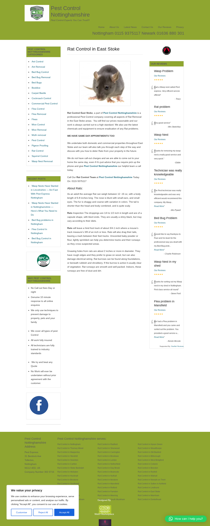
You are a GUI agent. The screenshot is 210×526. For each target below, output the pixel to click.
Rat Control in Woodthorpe (150, 448)
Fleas (34, 119)
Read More (159, 206)
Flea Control (38, 108)
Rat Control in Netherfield (109, 464)
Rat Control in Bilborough (149, 456)
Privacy (180, 27)
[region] (43, 502)
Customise (21, 512)
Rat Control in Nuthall (107, 476)
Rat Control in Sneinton (67, 460)
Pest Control (38, 140)
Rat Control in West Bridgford (151, 460)
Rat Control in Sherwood (109, 448)
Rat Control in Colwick (148, 464)
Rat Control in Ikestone (108, 480)
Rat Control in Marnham (148, 495)
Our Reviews (164, 27)
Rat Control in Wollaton (67, 472)
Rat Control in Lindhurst (148, 487)
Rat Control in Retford (107, 487)
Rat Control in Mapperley (68, 452)
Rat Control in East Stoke (149, 491)
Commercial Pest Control (45, 103)
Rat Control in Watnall (147, 476)
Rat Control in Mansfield (108, 484)
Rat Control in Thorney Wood (70, 448)
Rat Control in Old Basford (149, 452)
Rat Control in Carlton (67, 464)
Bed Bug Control (40, 72)
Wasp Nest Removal (42, 161)
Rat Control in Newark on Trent (151, 480)
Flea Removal (39, 114)
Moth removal (39, 135)
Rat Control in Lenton (107, 460)
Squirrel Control (40, 156)
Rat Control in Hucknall (67, 476)
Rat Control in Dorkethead (149, 499)
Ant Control (37, 61)
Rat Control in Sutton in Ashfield (152, 484)
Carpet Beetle (39, 93)
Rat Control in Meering (108, 495)
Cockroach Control (41, 98)
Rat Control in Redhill (147, 472)
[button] (186, 518)
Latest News (130, 27)
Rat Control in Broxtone (67, 480)
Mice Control (38, 124)
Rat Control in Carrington (109, 452)
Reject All (43, 512)
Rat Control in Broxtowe (108, 456)
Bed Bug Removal (41, 77)
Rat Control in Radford (108, 444)
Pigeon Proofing (40, 145)
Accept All (64, 512)
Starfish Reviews (177, 346)
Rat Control (37, 150)
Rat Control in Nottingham (69, 444)
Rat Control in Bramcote (108, 472)
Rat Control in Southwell (68, 484)
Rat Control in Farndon (108, 491)
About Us (114, 27)
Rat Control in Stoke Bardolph (70, 468)
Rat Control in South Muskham (111, 499)
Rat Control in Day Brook (109, 468)
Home (101, 27)
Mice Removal (39, 129)
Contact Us (147, 27)
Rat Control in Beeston (148, 468)
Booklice (36, 87)
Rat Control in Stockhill (67, 456)
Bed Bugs (37, 82)
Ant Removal (38, 66)
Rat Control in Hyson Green (150, 444)
